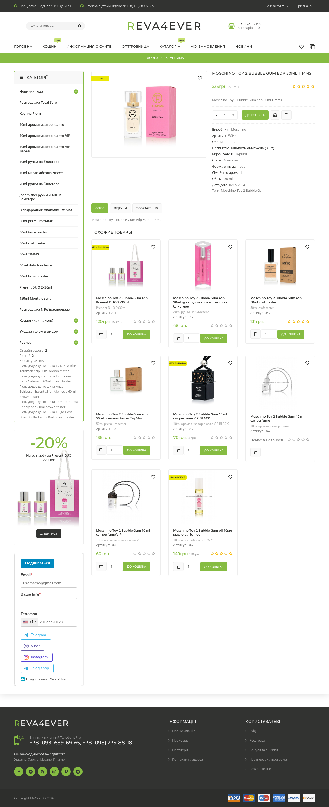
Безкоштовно (260, 768)
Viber (35, 646)
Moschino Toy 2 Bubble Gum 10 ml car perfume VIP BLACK (200, 416)
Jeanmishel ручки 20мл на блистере (41, 197)
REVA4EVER (164, 26)
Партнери (180, 749)
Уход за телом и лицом (39, 331)
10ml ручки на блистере (39, 161)
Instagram (39, 657)
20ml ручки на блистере (191, 312)
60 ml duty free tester (36, 265)
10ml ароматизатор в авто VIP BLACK (201, 424)
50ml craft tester (262, 308)
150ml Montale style (35, 298)
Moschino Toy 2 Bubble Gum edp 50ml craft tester (276, 300)
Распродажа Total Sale (38, 102)
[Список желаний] (301, 46)
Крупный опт (30, 113)
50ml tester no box (34, 232)
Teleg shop (40, 668)
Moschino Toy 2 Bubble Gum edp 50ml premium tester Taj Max (122, 416)
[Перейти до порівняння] (286, 115)
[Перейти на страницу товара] (126, 265)
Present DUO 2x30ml (111, 308)
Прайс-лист (181, 740)
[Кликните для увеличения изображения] (149, 114)
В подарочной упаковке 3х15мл (46, 210)
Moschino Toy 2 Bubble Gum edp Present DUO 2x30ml (122, 300)
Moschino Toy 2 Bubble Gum (243, 190)
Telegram (38, 635)
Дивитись (49, 533)
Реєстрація (257, 740)
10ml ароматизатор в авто (270, 426)
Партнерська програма (268, 759)
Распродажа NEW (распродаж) (45, 309)
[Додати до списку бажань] (200, 78)
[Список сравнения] (312, 46)
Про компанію (183, 730)
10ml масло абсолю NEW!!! (193, 540)
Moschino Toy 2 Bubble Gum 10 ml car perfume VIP (123, 532)
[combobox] (29, 622)
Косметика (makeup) (36, 320)
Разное (25, 342)
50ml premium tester (111, 424)
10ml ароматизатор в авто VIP (118, 540)
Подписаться (37, 563)
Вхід (252, 730)
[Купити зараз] (275, 115)
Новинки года (31, 91)
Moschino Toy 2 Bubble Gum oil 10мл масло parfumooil (202, 532)
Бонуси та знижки (263, 749)
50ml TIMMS (29, 254)
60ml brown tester (34, 276)
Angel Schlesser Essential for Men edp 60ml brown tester (48, 391)
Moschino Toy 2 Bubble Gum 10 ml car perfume (277, 418)
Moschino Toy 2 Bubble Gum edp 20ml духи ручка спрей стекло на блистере (200, 302)
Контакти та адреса (187, 759)
